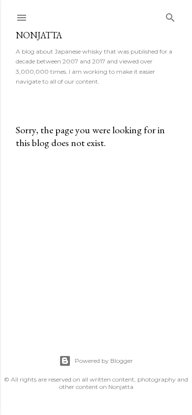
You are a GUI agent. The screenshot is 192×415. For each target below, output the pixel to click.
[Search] (170, 15)
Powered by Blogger (104, 360)
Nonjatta (39, 35)
